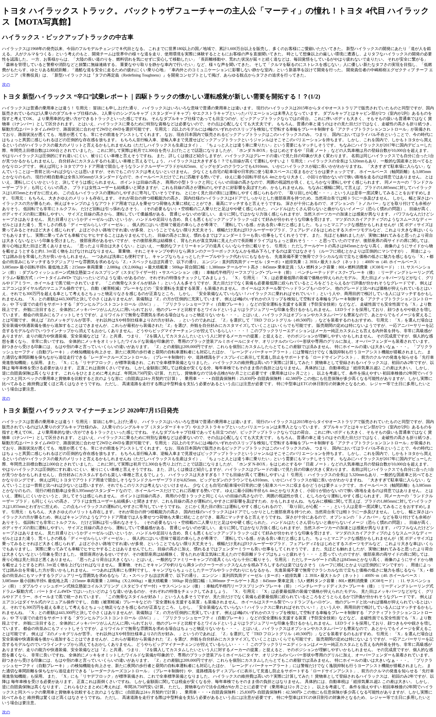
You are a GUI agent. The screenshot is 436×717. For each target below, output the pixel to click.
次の (6, 84)
